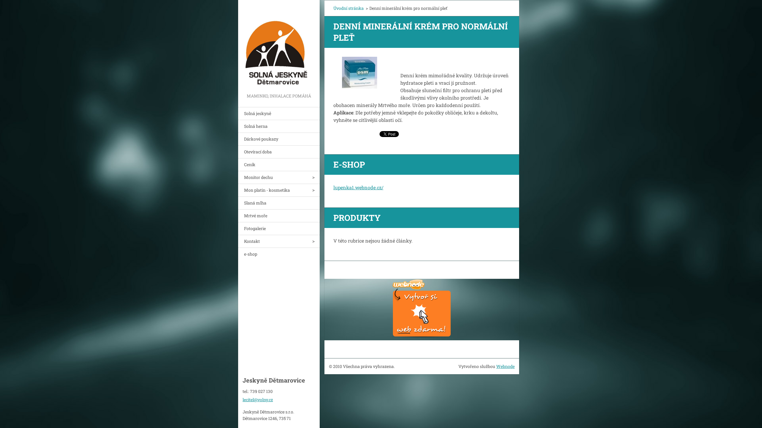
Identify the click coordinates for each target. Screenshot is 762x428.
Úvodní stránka (348, 8)
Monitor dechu (258, 177)
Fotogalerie (255, 228)
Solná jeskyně (257, 113)
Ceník (249, 164)
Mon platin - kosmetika (267, 190)
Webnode (505, 366)
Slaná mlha (255, 203)
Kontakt (252, 241)
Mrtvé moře (255, 215)
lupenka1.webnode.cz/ (358, 187)
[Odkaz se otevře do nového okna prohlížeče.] (359, 73)
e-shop (250, 254)
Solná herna (256, 126)
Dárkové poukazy (261, 139)
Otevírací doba (258, 152)
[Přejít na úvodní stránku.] (279, 46)
